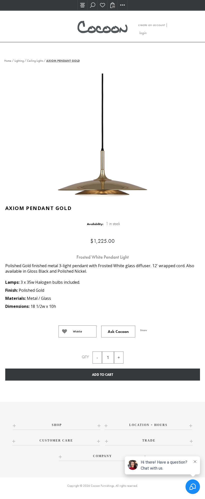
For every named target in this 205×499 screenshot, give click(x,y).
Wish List (103, 5)
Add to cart (102, 374)
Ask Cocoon (118, 331)
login (142, 32)
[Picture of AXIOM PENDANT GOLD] (102, 134)
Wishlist (77, 331)
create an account (151, 24)
